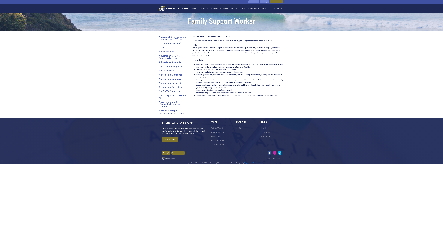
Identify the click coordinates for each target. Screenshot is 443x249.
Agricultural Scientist (170, 83)
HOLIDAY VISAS (218, 140)
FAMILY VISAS (217, 136)
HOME (263, 128)
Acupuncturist (166, 51)
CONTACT (265, 136)
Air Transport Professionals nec (173, 96)
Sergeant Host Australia (251, 163)
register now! (253, 2)
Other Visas (229, 8)
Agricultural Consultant (171, 74)
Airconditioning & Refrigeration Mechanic (171, 111)
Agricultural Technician (171, 87)
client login (264, 2)
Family (204, 8)
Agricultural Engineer (170, 79)
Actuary (163, 47)
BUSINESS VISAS (218, 132)
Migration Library (271, 8)
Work (193, 8)
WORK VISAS (217, 128)
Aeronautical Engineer (170, 66)
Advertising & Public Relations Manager (169, 57)
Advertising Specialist (170, 62)
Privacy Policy (277, 158)
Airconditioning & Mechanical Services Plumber (169, 104)
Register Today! (169, 139)
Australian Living (248, 8)
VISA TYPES (266, 132)
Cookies (267, 158)
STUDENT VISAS (218, 144)
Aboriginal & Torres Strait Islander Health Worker (172, 38)
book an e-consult (276, 2)
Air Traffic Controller (170, 91)
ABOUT (239, 128)
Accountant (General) (170, 43)
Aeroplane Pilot (167, 70)
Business (215, 8)
